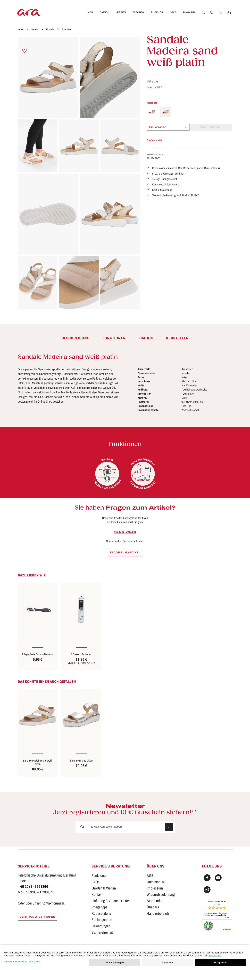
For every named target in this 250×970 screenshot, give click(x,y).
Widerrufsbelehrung (161, 895)
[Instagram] (207, 889)
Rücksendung (101, 913)
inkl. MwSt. (155, 87)
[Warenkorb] (229, 12)
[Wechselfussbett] (143, 474)
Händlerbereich (158, 913)
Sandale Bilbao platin (81, 760)
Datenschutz (156, 882)
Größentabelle (154, 140)
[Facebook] (207, 877)
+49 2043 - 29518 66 (125, 531)
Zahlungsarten (101, 920)
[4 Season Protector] (81, 609)
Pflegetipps (99, 907)
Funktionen (99, 876)
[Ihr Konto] (220, 12)
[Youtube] (218, 877)
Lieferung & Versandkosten (110, 901)
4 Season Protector (81, 654)
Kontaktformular (52, 903)
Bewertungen (100, 926)
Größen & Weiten (103, 888)
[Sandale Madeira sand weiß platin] (48, 77)
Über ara (153, 907)
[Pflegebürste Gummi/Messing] (37, 609)
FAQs (95, 882)
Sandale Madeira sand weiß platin (37, 762)
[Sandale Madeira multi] (152, 112)
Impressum (155, 888)
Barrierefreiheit (102, 932)
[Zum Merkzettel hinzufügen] (24, 51)
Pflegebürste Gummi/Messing (37, 654)
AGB (150, 876)
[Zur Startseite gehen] (28, 12)
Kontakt (96, 895)
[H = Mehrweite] (107, 474)
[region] (78, 173)
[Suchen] (203, 12)
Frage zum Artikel (125, 552)
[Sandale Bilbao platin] (81, 715)
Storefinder (154, 901)
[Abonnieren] (169, 827)
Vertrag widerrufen (37, 916)
